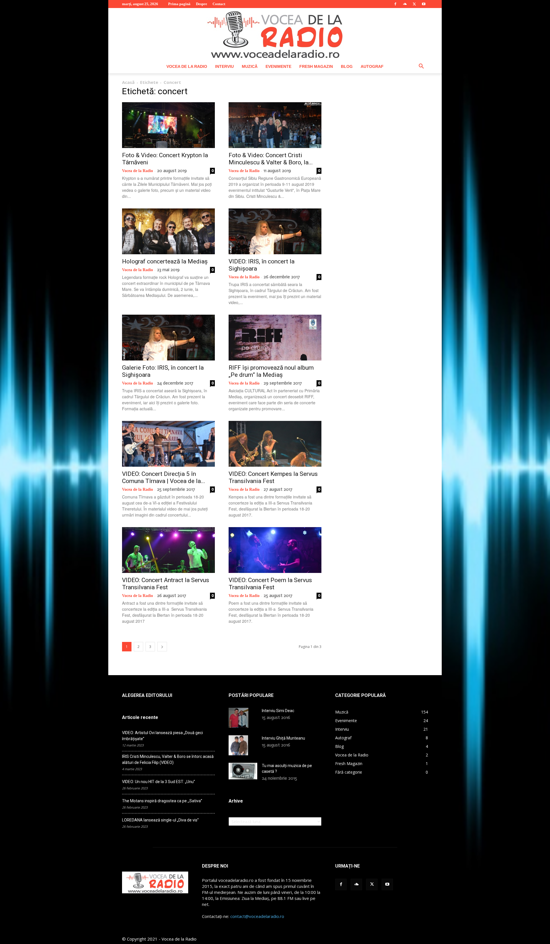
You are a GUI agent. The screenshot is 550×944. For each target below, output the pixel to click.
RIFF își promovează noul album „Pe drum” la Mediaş (271, 371)
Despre (201, 4)
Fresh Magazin (316, 66)
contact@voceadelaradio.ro (257, 916)
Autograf (372, 66)
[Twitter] (414, 4)
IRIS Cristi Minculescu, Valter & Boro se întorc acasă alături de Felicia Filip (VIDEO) (168, 759)
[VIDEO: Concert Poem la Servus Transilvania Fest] (275, 550)
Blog (347, 66)
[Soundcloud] (404, 4)
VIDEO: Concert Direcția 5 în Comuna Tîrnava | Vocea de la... (163, 477)
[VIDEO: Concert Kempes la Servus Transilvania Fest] (275, 444)
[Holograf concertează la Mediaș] (168, 231)
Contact (219, 4)
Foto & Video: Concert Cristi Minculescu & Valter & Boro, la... (271, 159)
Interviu (224, 66)
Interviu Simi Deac (278, 710)
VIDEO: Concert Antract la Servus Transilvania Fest (165, 584)
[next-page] (162, 646)
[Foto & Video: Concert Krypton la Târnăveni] (168, 125)
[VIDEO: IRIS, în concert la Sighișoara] (275, 231)
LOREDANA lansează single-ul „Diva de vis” (160, 820)
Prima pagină (179, 4)
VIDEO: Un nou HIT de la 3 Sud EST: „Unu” (158, 781)
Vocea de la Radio (186, 66)
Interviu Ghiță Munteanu (283, 738)
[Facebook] (395, 4)
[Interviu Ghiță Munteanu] (238, 745)
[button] (421, 67)
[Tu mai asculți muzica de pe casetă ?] (243, 771)
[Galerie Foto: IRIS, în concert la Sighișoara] (168, 337)
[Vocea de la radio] (275, 34)
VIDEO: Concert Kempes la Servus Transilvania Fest (273, 477)
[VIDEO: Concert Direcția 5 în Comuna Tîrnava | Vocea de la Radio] (168, 444)
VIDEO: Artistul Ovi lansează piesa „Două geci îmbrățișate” (162, 735)
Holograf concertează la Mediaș (165, 261)
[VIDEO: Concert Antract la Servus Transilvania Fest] (168, 550)
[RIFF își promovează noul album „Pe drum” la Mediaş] (275, 337)
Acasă (128, 82)
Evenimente (278, 66)
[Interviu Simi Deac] (238, 718)
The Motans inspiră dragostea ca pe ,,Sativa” (162, 801)
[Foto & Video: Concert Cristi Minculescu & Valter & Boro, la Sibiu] (275, 125)
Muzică (250, 66)
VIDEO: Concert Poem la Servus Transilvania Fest (270, 584)
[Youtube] (423, 4)
